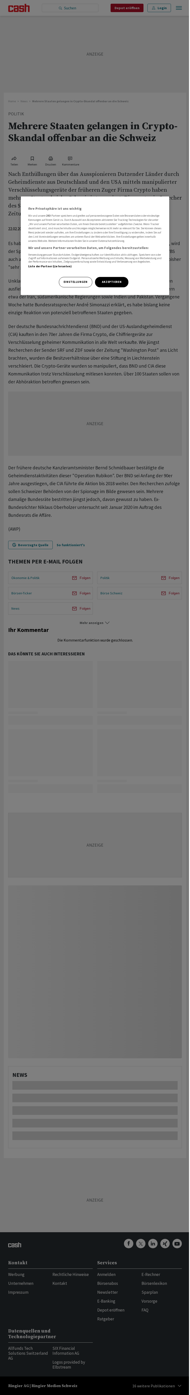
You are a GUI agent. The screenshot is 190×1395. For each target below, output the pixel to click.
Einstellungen (75, 282)
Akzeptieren (111, 282)
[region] (95, 245)
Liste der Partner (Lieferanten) (50, 266)
